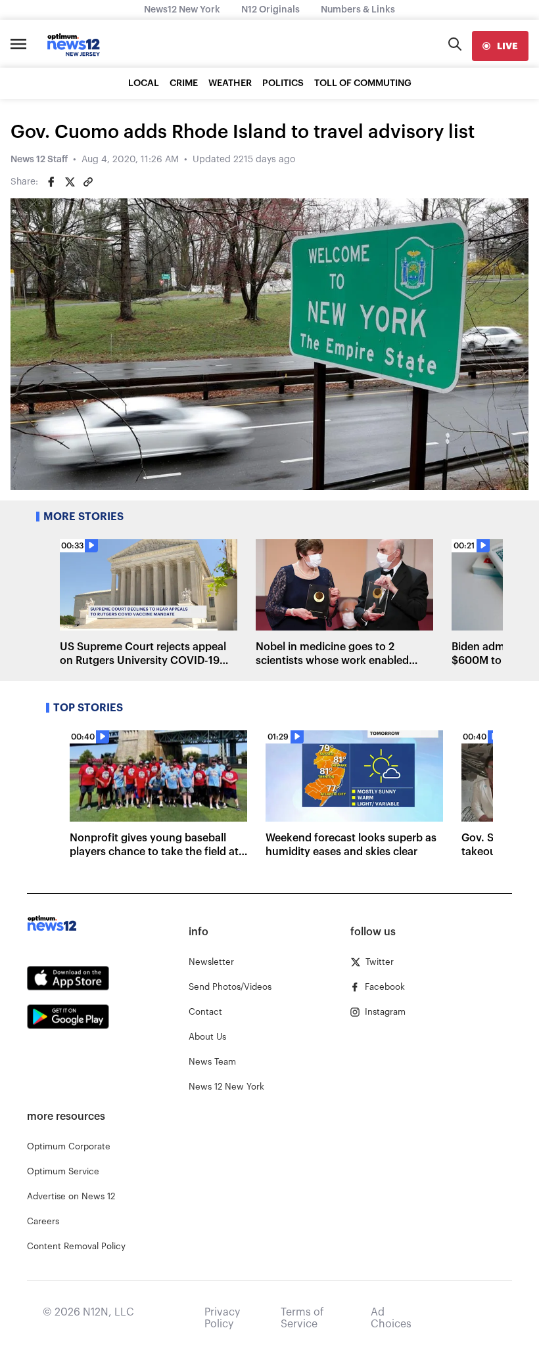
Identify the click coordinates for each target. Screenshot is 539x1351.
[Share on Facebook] (51, 182)
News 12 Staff (39, 159)
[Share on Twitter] (69, 182)
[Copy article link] (88, 182)
